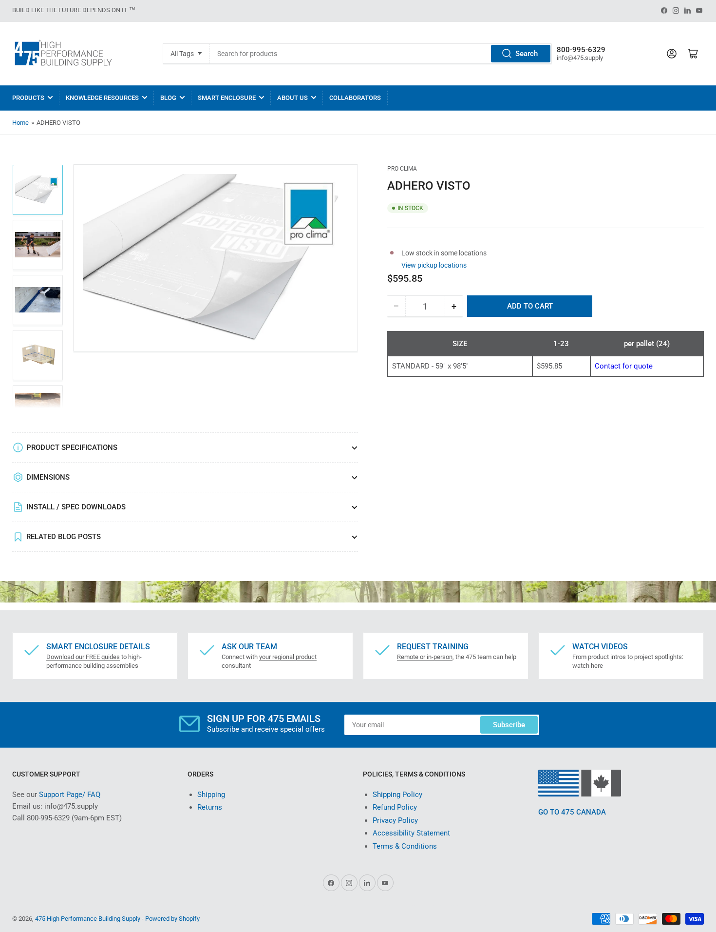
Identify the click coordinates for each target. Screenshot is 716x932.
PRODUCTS (28, 97)
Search (526, 53)
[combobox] (380, 53)
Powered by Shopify (172, 918)
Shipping (211, 794)
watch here (587, 665)
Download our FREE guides (83, 656)
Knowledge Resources (102, 97)
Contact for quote (624, 366)
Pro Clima (402, 168)
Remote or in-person (424, 656)
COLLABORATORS (355, 97)
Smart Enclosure (227, 97)
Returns (209, 807)
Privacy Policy (395, 820)
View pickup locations (434, 265)
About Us (292, 97)
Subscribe (509, 724)
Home (20, 122)
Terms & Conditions (405, 846)
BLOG (168, 97)
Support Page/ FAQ (69, 794)
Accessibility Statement (411, 833)
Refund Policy (395, 807)
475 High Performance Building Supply (87, 918)
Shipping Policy (397, 794)
